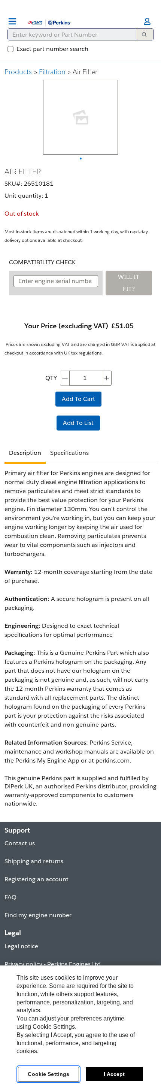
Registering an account (36, 879)
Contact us (19, 843)
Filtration (52, 71)
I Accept (114, 1074)
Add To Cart (78, 399)
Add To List (78, 423)
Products (18, 71)
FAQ (10, 897)
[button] (147, 21)
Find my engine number (38, 915)
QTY (51, 378)
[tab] (25, 454)
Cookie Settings (48, 1074)
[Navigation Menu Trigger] (12, 21)
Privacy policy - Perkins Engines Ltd (52, 964)
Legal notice (21, 946)
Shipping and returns (33, 861)
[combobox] (68, 34)
